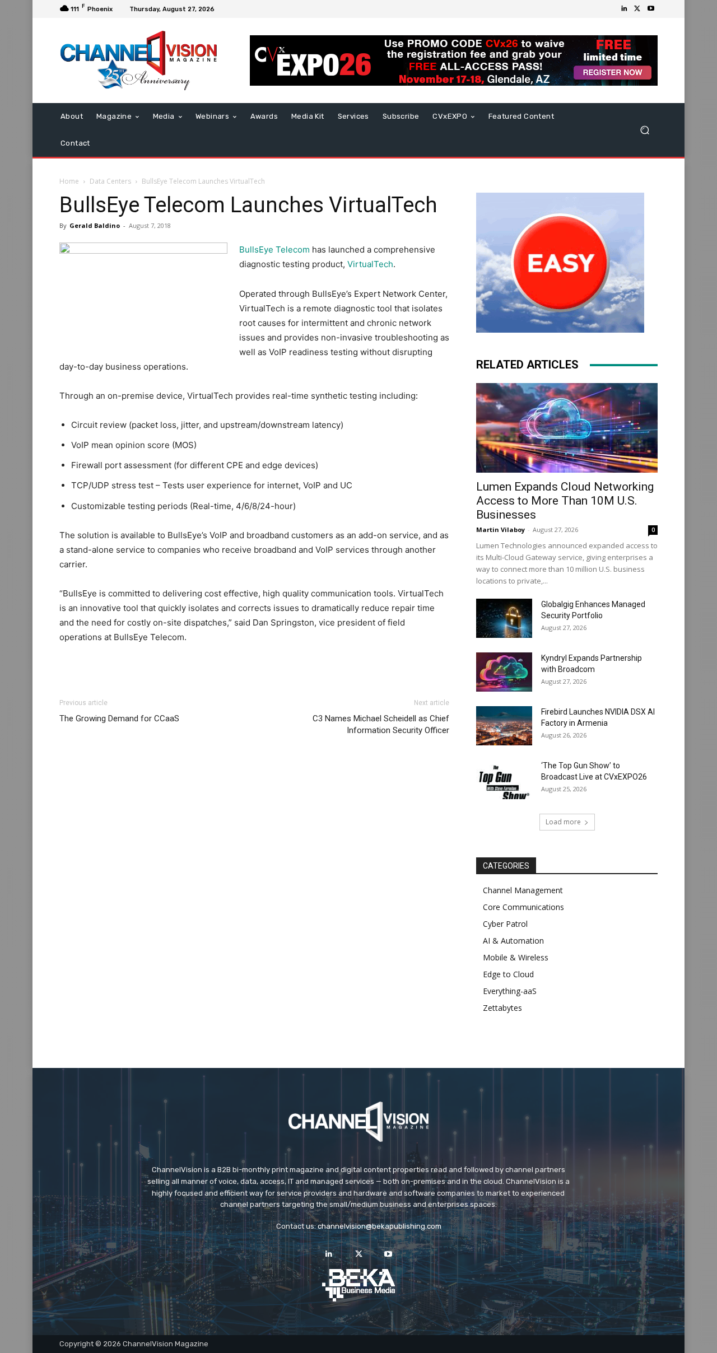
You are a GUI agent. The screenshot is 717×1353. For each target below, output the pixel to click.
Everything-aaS (510, 991)
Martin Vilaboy (500, 529)
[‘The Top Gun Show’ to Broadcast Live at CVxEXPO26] (504, 779)
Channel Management (523, 890)
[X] (637, 9)
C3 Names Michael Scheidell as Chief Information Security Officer (381, 724)
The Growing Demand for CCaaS (119, 718)
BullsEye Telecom (274, 249)
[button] (644, 130)
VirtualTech (370, 264)
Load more (563, 822)
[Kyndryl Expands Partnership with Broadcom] (504, 672)
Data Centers (110, 181)
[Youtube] (651, 9)
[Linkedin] (624, 9)
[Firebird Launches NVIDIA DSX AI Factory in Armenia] (504, 725)
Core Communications (523, 907)
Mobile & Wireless (515, 957)
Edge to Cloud (508, 974)
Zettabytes (502, 1007)
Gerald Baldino (94, 225)
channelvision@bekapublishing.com (379, 1226)
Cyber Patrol (505, 923)
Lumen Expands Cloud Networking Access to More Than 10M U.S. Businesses (565, 500)
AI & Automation (513, 940)
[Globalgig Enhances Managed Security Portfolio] (504, 618)
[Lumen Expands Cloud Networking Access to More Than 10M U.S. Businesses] (567, 428)
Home (69, 181)
